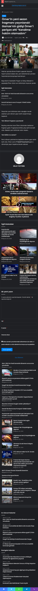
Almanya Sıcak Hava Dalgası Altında (26, 258)
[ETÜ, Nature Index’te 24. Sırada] (9, 269)
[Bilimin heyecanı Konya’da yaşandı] (7, 499)
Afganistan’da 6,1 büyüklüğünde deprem (9, 258)
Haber (11, 12)
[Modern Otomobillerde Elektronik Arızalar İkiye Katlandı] (7, 372)
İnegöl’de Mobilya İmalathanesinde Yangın (16, 385)
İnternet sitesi (5, 335)
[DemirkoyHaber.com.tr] (19, 6)
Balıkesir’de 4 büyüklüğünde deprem (27, 240)
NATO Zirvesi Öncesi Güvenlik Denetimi (15, 470)
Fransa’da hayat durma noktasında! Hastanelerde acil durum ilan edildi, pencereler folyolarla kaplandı (28, 278)
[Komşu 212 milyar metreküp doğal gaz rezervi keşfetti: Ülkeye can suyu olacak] (7, 491)
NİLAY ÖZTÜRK (8, 37)
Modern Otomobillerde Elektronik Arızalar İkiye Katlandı (24, 371)
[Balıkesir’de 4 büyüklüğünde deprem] (28, 233)
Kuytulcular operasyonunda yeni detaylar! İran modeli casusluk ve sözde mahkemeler (8, 233)
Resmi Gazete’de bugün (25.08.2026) (21, 421)
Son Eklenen (19, 357)
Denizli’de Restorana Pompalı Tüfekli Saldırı (16, 102)
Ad (2, 321)
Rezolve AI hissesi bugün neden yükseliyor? (16, 404)
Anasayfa (6, 12)
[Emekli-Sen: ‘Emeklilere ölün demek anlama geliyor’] (7, 482)
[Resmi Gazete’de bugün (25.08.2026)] (7, 422)
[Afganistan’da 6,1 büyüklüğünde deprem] (9, 251)
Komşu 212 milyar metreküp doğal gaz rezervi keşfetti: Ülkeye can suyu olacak (24, 490)
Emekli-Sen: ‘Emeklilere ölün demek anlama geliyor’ (22, 481)
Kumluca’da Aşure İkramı (10, 475)
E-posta (4, 328)
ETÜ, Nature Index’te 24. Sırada (9, 276)
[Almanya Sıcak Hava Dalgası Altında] (28, 251)
